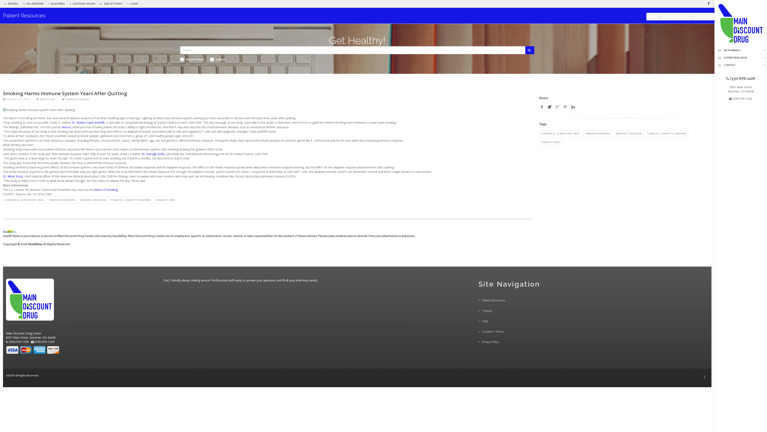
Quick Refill (57, 3)
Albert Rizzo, (16, 176)
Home (653, 17)
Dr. (5, 176)
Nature (66, 127)
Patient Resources (675, 17)
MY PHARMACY (732, 50)
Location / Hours (83, 3)
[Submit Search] (529, 50)
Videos (220, 59)
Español (12, 3)
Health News (195, 59)
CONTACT (729, 65)
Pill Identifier (34, 3)
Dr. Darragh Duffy (153, 154)
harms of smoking (106, 190)
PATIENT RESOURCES (735, 57)
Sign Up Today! (112, 3)
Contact (486, 311)
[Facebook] (704, 377)
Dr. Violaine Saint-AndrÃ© (88, 122)
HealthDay (35, 244)
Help (484, 321)
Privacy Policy (490, 342)
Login (134, 3)
